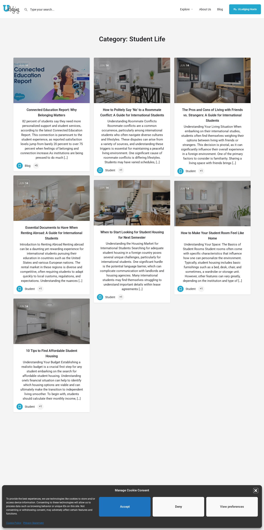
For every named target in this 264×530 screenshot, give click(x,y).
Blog (220, 9)
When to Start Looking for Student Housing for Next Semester (132, 234)
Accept (125, 507)
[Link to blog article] (51, 80)
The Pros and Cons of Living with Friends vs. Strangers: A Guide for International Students (212, 115)
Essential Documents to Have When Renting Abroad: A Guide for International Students (51, 233)
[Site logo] (12, 9)
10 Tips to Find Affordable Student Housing (51, 353)
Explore (185, 9)
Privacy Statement (33, 523)
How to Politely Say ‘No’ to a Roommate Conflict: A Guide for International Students (132, 112)
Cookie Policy (13, 523)
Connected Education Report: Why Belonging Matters (52, 112)
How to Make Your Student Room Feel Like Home (212, 235)
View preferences (232, 507)
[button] (256, 490)
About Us (205, 9)
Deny (178, 507)
